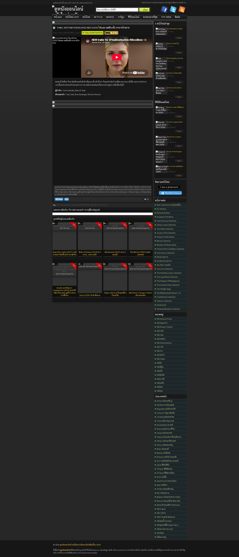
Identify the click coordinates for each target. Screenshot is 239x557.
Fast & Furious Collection (166, 221)
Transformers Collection (166, 297)
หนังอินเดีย (161, 375)
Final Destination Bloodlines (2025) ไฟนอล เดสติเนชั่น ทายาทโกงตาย (93, 27)
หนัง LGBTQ (161, 513)
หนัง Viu (160, 351)
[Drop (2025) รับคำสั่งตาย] (89, 264)
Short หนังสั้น (162, 477)
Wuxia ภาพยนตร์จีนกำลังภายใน (168, 501)
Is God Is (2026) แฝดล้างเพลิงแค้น (174, 74)
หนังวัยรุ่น (160, 533)
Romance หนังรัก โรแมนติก (167, 457)
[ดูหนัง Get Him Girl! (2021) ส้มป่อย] (179, 98)
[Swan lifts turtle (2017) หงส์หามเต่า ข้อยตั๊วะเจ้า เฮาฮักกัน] (64, 226)
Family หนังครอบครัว (164, 433)
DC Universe (161, 209)
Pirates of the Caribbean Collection (170, 249)
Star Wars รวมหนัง (164, 265)
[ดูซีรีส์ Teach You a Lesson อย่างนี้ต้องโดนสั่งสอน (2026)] (179, 147)
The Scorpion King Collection (168, 285)
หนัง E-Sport (161, 509)
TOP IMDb (166, 16)
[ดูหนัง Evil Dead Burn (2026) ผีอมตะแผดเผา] (179, 39)
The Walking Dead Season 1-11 (169, 293)
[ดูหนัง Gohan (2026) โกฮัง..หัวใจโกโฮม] (179, 53)
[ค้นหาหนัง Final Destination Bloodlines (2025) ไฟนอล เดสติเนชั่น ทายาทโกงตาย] (54, 28)
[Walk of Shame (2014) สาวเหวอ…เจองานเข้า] (90, 226)
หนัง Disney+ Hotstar (165, 327)
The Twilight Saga (164, 289)
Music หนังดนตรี (163, 449)
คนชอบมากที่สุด (150, 16)
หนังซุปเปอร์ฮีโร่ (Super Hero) (167, 525)
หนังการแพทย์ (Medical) (166, 517)
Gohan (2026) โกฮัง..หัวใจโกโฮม (173, 44)
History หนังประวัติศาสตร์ (166, 441)
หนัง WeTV (161, 355)
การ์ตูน (121, 16)
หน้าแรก (58, 16)
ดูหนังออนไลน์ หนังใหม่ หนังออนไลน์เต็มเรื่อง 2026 (80, 544)
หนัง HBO (160, 331)
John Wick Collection (165, 229)
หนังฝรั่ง (160, 371)
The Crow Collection (165, 269)
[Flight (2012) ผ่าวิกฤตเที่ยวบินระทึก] (115, 266)
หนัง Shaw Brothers (164, 343)
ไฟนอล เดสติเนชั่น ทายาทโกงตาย (96, 205)
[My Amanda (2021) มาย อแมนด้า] (115, 226)
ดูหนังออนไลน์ (65, 550)
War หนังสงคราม (163, 493)
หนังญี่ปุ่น (160, 367)
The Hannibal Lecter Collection (169, 273)
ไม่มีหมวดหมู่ (161, 537)
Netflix (98, 16)
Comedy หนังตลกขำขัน (165, 417)
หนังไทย (86, 16)
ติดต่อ (177, 16)
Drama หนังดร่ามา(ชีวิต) (66, 33)
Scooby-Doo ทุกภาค (164, 261)
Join (66, 199)
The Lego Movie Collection (167, 277)
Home (55, 33)
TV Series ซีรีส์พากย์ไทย (165, 473)
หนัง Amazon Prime (164, 319)
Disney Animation (163, 213)
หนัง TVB (160, 347)
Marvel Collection (164, 241)
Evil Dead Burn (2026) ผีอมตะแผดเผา (175, 29)
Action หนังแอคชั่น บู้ (164, 401)
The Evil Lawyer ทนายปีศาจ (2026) (174, 123)
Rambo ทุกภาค (162, 257)
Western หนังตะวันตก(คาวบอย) (168, 497)
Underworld (161, 305)
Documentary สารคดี (165, 425)
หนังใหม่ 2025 (72, 16)
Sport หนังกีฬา (162, 485)
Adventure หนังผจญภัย (165, 405)
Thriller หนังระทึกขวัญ (165, 489)
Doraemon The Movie (165, 217)
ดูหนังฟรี (81, 205)
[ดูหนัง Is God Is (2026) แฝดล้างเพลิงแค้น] (179, 83)
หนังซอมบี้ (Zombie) (164, 521)
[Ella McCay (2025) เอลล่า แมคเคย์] (141, 226)
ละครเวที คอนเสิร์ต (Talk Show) (168, 505)
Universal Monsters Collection (168, 309)
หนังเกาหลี (160, 379)
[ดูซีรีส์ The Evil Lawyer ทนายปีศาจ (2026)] (179, 132)
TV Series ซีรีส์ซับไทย (164, 469)
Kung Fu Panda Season (166, 237)
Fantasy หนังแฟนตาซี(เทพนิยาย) (169, 437)
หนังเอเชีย (160, 383)
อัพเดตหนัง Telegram (173, 193)
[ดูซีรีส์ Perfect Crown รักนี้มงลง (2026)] (179, 117)
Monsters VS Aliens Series (166, 245)
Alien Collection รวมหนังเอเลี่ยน (169, 205)
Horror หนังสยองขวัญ (165, 445)
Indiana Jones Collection (166, 225)
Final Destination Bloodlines (69, 205)
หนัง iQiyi (160, 335)
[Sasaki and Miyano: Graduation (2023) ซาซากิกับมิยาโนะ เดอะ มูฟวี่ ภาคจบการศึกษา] (64, 271)
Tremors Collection (164, 301)
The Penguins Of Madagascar (168, 281)
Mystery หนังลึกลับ (164, 453)
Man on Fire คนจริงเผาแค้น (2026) (175, 167)
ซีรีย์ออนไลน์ (133, 16)
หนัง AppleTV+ (162, 323)
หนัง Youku (161, 359)
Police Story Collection (166, 253)
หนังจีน (159, 363)
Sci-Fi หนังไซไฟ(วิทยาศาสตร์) (168, 461)
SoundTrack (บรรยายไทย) (166, 481)
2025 (77, 33)
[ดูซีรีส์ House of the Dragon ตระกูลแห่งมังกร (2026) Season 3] (179, 161)
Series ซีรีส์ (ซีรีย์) (163, 465)
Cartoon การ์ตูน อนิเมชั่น (166, 413)
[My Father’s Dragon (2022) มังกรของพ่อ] (141, 266)
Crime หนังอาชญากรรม (165, 421)
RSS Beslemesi (182, 10)
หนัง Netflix (161, 339)
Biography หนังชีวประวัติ (166, 409)
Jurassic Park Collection (166, 233)
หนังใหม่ (160, 387)
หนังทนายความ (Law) (165, 529)
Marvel (110, 16)
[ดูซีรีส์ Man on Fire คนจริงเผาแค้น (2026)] (179, 176)
